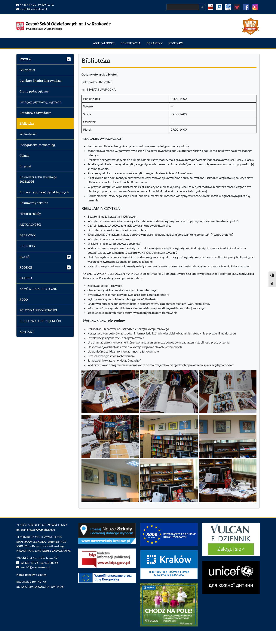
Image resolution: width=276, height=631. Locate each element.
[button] (45, 59)
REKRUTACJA (131, 43)
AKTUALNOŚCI (104, 43)
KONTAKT (176, 43)
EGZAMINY (155, 43)
